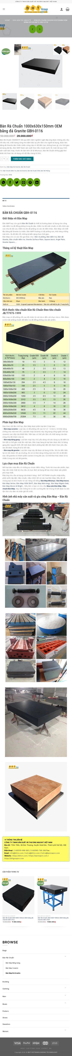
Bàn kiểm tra (52, 237)
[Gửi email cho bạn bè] (23, 182)
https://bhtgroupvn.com (14, 858)
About (22, 1048)
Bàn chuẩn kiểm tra (17, 239)
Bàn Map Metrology (42, 483)
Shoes (5, 1018)
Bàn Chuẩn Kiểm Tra (9, 171)
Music (5, 1004)
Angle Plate (60, 239)
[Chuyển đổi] (65, 957)
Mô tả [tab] (4, 200)
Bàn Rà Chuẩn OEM (34, 171)
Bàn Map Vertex (9, 483)
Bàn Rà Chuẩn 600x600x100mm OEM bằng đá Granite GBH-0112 (18, 919)
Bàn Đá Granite (22, 171)
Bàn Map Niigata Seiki (59, 483)
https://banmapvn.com (38, 856)
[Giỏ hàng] (67, 9)
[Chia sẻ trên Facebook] (10, 182)
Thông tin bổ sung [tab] (9, 206)
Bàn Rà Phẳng (45, 171)
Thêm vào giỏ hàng (22, 159)
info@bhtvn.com (16, 853)
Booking (6, 982)
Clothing (6, 989)
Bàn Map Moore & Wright (13, 486)
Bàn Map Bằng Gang (13, 963)
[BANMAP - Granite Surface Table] (36, 9)
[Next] (66, 65)
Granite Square (9, 242)
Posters (6, 1011)
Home (7, 20)
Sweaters (6, 1024)
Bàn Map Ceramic (12, 968)
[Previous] (60, 65)
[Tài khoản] (61, 9)
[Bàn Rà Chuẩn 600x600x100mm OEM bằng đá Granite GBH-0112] (18, 895)
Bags (5, 950)
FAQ (50, 1048)
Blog (38, 1048)
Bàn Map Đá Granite (22, 20)
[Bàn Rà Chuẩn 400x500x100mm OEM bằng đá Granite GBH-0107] (53, 895)
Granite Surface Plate (34, 239)
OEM (10, 175)
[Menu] (4, 9)
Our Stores (30, 1048)
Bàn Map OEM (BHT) (24, 483)
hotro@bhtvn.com (32, 853)
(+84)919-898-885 (21, 850)
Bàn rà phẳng (40, 237)
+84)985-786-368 (38, 850)
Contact (44, 1048)
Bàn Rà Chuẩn (25, 167)
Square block (49, 239)
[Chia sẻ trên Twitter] (16, 182)
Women (5, 1031)
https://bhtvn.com (19, 856)
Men (4, 996)
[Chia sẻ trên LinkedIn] (36, 182)
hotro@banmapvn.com (50, 853)
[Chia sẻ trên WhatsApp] (3, 182)
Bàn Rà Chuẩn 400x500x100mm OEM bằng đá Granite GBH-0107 (53, 919)
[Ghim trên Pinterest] (30, 182)
